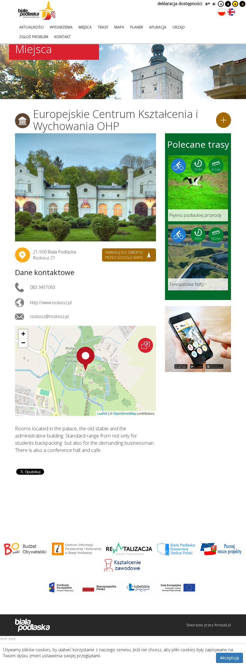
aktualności (31, 27)
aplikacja (157, 27)
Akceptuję (229, 658)
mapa (119, 27)
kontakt (62, 36)
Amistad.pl (222, 625)
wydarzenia (61, 27)
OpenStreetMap (124, 413)
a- (214, 3)
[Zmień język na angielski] (231, 12)
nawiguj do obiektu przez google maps (124, 255)
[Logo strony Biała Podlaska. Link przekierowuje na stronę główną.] (36, 10)
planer (136, 27)
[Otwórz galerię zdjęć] (85, 187)
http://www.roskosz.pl (51, 302)
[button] (85, 359)
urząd (178, 27)
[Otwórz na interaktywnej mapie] (145, 345)
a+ (207, 3)
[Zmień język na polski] (222, 12)
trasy (103, 27)
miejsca (85, 27)
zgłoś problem (33, 36)
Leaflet (102, 413)
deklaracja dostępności (180, 3)
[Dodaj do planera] (223, 120)
